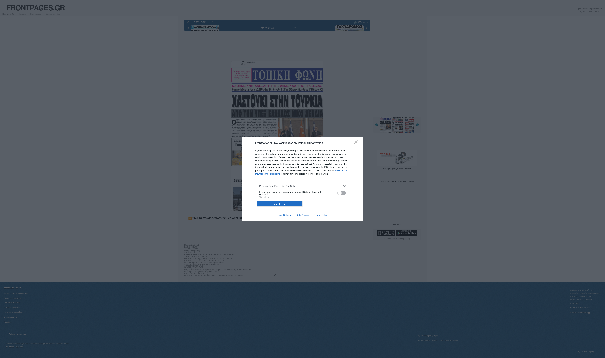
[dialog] (302, 179)
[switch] (341, 193)
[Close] (357, 143)
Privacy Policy (320, 215)
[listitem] (302, 186)
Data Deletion (284, 215)
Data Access (302, 215)
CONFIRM (280, 204)
